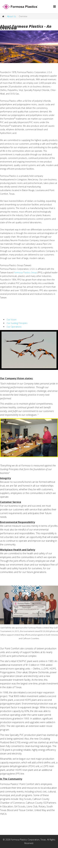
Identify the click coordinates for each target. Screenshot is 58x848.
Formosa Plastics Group (25, 272)
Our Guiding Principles (17, 323)
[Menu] (54, 6)
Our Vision (11, 319)
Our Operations (14, 326)
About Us (11, 16)
